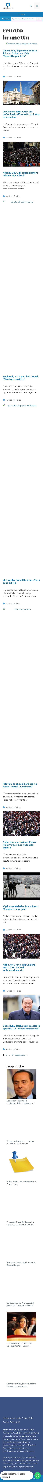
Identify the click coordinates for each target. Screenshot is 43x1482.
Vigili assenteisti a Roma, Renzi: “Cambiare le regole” (21, 907)
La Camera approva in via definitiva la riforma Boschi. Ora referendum (21, 114)
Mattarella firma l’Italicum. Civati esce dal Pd (21, 581)
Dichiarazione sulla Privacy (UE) (18, 1418)
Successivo (21, 1055)
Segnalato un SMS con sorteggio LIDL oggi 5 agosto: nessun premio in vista (23, 19)
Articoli (9, 76)
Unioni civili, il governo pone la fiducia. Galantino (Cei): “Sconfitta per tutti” (20, 53)
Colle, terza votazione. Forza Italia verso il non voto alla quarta (19, 845)
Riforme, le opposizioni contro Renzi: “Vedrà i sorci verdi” (20, 785)
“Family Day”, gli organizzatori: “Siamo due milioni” (20, 174)
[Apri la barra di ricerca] (31, 6)
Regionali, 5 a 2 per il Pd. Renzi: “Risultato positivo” (20, 378)
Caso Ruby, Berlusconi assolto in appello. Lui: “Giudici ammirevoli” (21, 1027)
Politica (17, 76)
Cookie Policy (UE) (11, 1422)
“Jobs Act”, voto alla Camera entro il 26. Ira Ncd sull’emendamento (19, 967)
